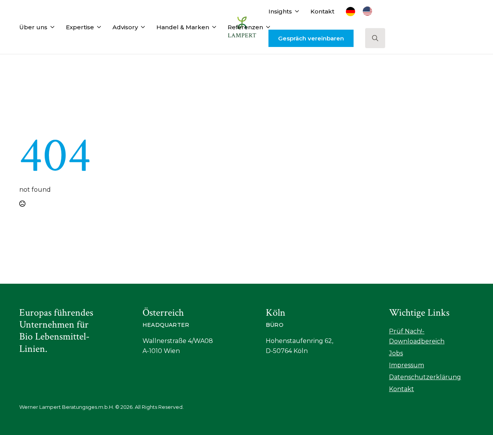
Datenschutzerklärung (425, 377)
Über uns (33, 27)
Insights (280, 11)
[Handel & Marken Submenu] (212, 27)
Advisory (125, 27)
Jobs (396, 353)
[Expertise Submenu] (97, 27)
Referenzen (245, 27)
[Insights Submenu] (295, 11)
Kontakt (322, 11)
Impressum (406, 365)
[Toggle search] (375, 38)
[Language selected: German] (363, 11)
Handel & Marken (182, 27)
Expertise (80, 27)
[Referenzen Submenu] (266, 27)
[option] (369, 11)
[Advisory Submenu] (141, 27)
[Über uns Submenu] (50, 27)
